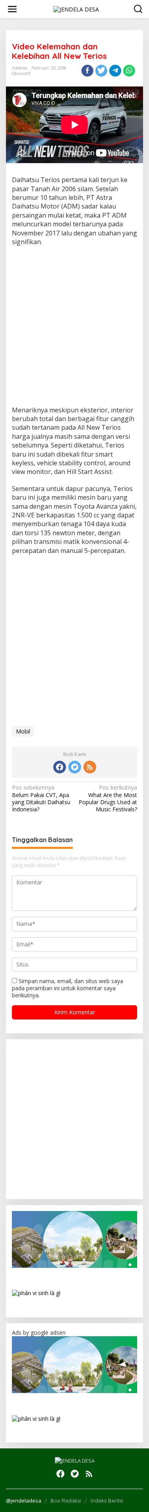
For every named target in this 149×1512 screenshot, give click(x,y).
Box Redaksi (65, 1500)
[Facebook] (59, 767)
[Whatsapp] (129, 71)
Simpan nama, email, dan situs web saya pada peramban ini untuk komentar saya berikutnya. (67, 988)
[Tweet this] (101, 71)
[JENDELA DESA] (76, 8)
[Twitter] (74, 767)
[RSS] (89, 767)
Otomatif (21, 73)
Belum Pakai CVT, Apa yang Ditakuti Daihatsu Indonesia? (41, 798)
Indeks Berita (107, 1500)
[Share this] (87, 71)
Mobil (23, 731)
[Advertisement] (74, 328)
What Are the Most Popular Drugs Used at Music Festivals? (108, 798)
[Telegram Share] (115, 71)
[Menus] (12, 9)
